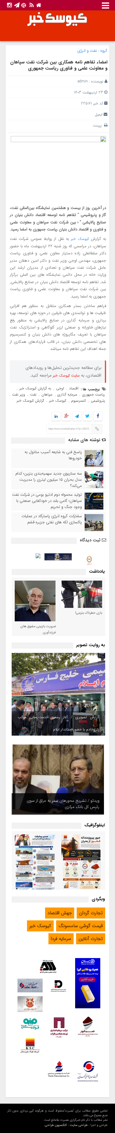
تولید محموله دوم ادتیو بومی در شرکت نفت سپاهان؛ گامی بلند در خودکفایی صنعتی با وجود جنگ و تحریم (47, 501)
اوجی (60, 388)
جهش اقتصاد (60, 913)
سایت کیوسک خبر (66, 375)
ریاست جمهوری (93, 394)
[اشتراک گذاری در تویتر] (87, 416)
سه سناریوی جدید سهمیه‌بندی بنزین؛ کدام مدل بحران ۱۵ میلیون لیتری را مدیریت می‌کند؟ (48, 480)
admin (83, 81)
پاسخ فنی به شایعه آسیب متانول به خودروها (53, 455)
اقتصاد (74, 388)
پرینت (98, 125)
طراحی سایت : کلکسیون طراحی (66, 1125)
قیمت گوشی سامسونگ (81, 926)
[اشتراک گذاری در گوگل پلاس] (66, 416)
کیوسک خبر (80, 239)
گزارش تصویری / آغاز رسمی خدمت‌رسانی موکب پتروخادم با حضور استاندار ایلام (58, 723)
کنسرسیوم (78, 401)
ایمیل (98, 114)
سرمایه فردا (61, 938)
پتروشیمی (98, 401)
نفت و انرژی (87, 50)
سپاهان (46, 394)
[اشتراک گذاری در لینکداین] (56, 416)
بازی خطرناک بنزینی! (88, 613)
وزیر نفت (18, 394)
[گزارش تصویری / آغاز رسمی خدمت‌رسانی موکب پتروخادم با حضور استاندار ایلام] (58, 694)
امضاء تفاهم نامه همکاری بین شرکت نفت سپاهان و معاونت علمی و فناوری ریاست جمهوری (58, 65)
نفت (33, 394)
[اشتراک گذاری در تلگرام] (77, 416)
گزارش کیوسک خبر (30, 401)
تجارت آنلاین (91, 938)
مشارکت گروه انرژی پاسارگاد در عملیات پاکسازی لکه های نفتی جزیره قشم (51, 519)
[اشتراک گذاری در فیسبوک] (98, 416)
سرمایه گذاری (67, 394)
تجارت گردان (91, 913)
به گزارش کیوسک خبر (35, 388)
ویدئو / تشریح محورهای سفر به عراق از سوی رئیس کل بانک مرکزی (63, 804)
